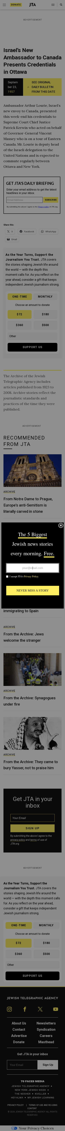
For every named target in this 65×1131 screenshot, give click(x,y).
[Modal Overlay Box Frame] (32, 565)
